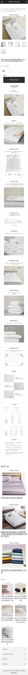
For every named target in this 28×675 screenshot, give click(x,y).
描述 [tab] (3, 71)
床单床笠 (6, 9)
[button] (24, 15)
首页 (2, 9)
